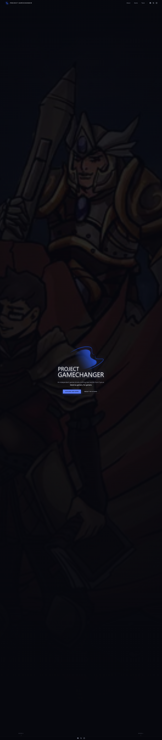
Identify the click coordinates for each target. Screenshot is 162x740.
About (128, 3)
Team (143, 3)
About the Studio (90, 391)
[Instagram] (156, 3)
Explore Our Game (72, 391)
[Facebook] (150, 3)
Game (136, 3)
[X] (153, 3)
